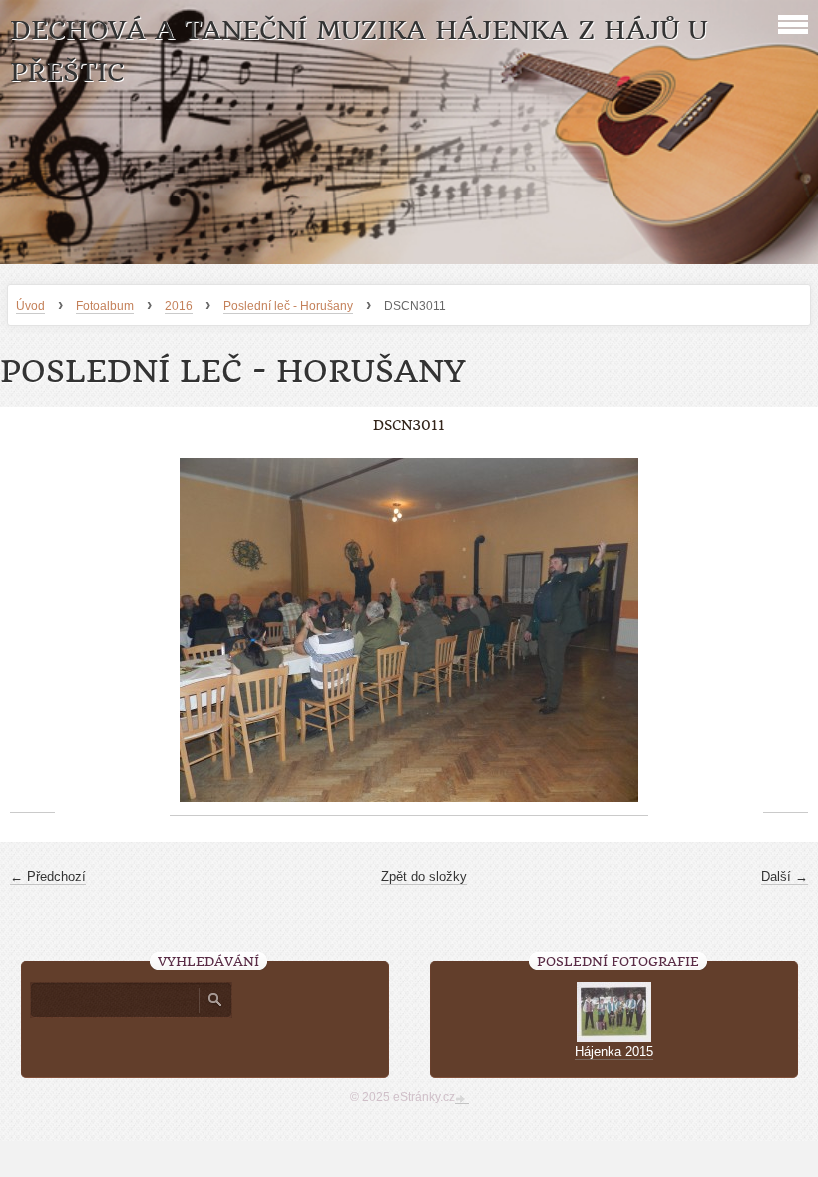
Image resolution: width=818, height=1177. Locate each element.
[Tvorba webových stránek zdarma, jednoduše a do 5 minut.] (462, 1099)
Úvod (30, 306)
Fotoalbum (105, 306)
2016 (179, 306)
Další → (784, 876)
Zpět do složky (424, 876)
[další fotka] (785, 630)
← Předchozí (48, 876)
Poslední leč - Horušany (288, 306)
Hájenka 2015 (614, 1051)
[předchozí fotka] (32, 630)
